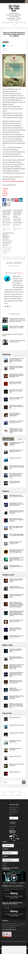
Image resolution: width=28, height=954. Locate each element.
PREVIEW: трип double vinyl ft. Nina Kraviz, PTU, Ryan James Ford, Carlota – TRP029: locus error (16, 705)
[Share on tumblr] (4, 204)
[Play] (11, 839)
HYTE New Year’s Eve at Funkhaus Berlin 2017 (14, 482)
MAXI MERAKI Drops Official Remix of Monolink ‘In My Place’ (16, 496)
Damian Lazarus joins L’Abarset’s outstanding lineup (16, 587)
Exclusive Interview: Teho (15, 756)
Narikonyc (12, 45)
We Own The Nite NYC (14, 8)
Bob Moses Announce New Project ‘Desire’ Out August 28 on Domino (16, 520)
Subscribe (13, 822)
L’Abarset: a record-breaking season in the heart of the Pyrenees (16, 580)
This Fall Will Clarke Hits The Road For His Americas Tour (17, 341)
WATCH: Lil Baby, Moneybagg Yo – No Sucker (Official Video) (16, 535)
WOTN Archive (5, 42)
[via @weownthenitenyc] (8, 200)
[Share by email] (8, 204)
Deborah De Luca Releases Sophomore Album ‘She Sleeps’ (15, 650)
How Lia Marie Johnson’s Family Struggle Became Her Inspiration (16, 443)
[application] (14, 837)
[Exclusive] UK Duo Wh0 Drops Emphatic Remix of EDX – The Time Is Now (16, 512)
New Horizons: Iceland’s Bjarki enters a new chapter (16, 398)
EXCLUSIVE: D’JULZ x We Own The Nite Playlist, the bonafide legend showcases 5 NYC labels (17, 320)
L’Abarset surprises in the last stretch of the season (16, 636)
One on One (7, 713)
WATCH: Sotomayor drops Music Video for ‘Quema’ (15, 382)
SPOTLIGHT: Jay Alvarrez (15, 458)
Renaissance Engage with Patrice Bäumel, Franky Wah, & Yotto (16, 658)
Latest (20, 439)
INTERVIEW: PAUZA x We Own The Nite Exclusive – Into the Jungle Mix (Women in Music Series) (16, 430)
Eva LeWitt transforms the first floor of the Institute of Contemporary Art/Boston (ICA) (16, 360)
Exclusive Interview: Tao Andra (16, 725)
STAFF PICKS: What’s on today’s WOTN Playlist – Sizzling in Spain (15, 414)
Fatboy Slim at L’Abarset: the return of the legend (16, 620)
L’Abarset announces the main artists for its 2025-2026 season (16, 595)
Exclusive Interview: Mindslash (16, 733)
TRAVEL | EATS (8, 575)
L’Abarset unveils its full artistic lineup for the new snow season (15, 629)
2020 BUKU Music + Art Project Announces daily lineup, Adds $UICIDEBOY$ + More (16, 375)
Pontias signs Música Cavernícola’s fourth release (16, 566)
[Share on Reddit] (12, 200)
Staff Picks (6, 354)
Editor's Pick (7, 645)
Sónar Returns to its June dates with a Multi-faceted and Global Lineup (15, 681)
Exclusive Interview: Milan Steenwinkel (15, 749)
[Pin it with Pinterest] (17, 200)
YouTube (5, 193)
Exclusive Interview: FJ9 (14, 772)
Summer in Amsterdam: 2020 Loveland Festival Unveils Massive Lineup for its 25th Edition (16, 674)
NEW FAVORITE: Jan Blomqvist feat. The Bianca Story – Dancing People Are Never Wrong (16, 475)
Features (5, 491)
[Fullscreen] (18, 839)
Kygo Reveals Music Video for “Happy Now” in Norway (16, 450)
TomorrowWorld (9, 262)
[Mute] (21, 883)
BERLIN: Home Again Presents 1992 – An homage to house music (16, 527)
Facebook (5, 188)
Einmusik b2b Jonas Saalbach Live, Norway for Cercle (16, 421)
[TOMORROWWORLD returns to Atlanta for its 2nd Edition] (7, 243)
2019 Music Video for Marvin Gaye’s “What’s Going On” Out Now (16, 406)
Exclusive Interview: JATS (15, 717)
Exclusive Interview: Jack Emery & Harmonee (16, 764)
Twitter (4, 191)
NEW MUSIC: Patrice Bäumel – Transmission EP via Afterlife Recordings (16, 367)
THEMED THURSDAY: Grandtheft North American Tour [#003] (16, 327)
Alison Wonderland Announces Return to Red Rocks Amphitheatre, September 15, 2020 (16, 559)
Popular (8, 439)
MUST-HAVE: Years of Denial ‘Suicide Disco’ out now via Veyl (15, 391)
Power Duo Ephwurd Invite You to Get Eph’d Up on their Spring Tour (16, 467)
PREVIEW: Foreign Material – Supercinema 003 (15, 542)
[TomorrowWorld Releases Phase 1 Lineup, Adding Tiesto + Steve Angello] (7, 220)
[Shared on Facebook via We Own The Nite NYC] (4, 200)
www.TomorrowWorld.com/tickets (13, 181)
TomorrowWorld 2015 (17, 262)
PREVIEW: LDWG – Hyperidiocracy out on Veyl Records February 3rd (15, 689)
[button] (14, 878)
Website (4, 195)
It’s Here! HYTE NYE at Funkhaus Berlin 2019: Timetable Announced (16, 697)
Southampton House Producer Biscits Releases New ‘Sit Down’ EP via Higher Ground (16, 551)
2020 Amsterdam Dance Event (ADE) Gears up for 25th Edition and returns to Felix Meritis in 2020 (16, 666)
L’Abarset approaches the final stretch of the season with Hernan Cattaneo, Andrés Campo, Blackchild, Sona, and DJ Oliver (16, 613)
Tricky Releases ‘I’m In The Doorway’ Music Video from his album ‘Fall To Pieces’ (16, 504)
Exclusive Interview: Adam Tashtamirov (15, 741)
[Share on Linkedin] (21, 200)
